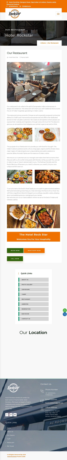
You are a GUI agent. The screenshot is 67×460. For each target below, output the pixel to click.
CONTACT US (26, 319)
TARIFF (24, 294)
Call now (15, 258)
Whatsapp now (34, 250)
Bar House (10, 446)
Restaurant (10, 442)
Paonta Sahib (25, 57)
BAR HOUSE (25, 314)
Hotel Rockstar (12, 456)
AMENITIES (25, 304)
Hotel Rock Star (13, 57)
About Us (10, 431)
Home (44, 43)
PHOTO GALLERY (27, 284)
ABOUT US (25, 279)
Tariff (8, 439)
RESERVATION (26, 309)
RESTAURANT (26, 299)
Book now (15, 250)
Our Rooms (10, 435)
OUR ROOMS (26, 289)
